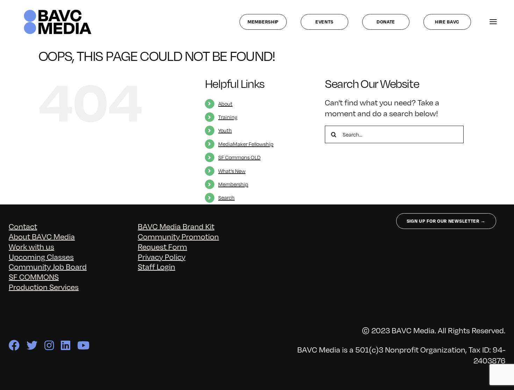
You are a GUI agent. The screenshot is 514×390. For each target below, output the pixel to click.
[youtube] (83, 345)
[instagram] (49, 345)
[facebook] (14, 345)
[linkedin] (65, 345)
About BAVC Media (42, 236)
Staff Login (156, 266)
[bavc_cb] (57, 11)
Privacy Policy (161, 257)
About (225, 103)
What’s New (231, 171)
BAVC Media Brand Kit (176, 226)
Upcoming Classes (41, 257)
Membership (233, 184)
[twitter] (32, 345)
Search (226, 197)
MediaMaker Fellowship (245, 144)
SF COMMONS (34, 276)
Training (227, 117)
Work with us (31, 246)
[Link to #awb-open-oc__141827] (493, 22)
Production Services (44, 287)
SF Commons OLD (239, 157)
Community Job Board (48, 266)
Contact (23, 226)
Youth (225, 130)
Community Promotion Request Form (178, 241)
